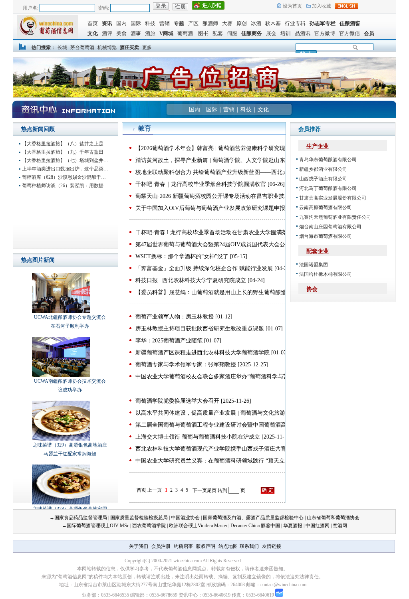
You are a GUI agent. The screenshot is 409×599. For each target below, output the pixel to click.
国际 (136, 23)
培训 (285, 33)
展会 (271, 33)
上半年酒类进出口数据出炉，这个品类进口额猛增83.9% (66, 169)
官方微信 (349, 33)
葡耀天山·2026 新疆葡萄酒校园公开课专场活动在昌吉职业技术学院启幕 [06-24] (233, 196)
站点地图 (228, 546)
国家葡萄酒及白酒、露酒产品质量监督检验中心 (253, 517)
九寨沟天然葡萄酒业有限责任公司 (335, 217)
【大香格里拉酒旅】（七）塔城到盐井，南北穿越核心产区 (66, 160)
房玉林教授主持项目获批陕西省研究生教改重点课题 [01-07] (209, 329)
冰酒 (256, 23)
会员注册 (161, 546)
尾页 (211, 490)
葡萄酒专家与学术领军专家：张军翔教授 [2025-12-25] (201, 365)
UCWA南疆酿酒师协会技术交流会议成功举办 (70, 385)
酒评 (107, 33)
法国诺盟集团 (313, 264)
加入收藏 (321, 6)
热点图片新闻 (38, 260)
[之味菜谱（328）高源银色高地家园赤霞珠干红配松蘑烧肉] (55, 484)
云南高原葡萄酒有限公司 (325, 207)
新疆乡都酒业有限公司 (323, 169)
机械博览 (107, 47)
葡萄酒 (185, 33)
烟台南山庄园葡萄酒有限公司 (330, 226)
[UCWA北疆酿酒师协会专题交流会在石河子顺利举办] (55, 293)
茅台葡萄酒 (82, 47)
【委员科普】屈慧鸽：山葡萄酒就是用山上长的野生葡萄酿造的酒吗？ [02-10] (231, 292)
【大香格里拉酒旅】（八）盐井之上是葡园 (66, 143)
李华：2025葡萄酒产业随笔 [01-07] (178, 341)
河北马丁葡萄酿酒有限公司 (328, 188)
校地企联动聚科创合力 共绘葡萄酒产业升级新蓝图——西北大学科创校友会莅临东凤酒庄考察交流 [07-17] (265, 172)
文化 (263, 110)
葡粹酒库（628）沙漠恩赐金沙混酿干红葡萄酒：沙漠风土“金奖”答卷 (66, 177)
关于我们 (138, 546)
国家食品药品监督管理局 (80, 517)
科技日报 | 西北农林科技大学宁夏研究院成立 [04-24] (200, 280)
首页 (92, 23)
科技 (150, 23)
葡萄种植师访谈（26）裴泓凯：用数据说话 (66, 185)
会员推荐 (309, 129)
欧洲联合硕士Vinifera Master (198, 525)
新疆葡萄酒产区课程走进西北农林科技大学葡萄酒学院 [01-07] (211, 353)
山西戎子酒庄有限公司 (323, 179)
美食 (121, 33)
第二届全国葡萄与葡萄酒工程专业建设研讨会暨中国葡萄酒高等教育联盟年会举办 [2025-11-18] (252, 425)
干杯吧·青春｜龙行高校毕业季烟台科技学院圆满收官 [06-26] (210, 184)
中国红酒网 (318, 525)
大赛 (227, 23)
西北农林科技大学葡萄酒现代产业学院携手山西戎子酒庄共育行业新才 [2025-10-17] (238, 449)
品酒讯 (302, 33)
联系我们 (249, 546)
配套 (217, 33)
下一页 (200, 490)
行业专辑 (295, 23)
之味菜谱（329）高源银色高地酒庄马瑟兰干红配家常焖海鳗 (70, 449)
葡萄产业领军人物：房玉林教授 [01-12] (183, 317)
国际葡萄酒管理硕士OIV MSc (98, 525)
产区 (193, 23)
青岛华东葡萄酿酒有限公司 (328, 159)
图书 (202, 33)
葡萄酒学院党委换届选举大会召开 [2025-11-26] (193, 401)
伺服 (232, 33)
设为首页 (292, 6)
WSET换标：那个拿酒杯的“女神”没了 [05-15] (191, 256)
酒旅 (150, 33)
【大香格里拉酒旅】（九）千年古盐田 (62, 152)
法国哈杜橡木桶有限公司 (325, 274)
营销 (164, 23)
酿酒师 (210, 23)
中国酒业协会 (185, 517)
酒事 (136, 33)
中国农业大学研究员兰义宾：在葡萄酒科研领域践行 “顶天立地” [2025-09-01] (230, 461)
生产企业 (317, 146)
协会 (312, 289)
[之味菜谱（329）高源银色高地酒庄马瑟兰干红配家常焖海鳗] (55, 421)
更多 (147, 47)
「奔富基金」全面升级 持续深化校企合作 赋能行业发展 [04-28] (213, 268)
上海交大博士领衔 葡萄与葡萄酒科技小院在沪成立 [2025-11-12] (213, 437)
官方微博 (324, 33)
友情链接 (271, 546)
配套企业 (317, 251)
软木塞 (273, 23)
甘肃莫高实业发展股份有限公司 (332, 198)
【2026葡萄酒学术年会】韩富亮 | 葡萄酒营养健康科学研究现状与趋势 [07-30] (230, 148)
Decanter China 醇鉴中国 (255, 525)
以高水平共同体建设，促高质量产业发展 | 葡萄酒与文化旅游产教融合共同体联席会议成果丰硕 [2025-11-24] (268, 413)
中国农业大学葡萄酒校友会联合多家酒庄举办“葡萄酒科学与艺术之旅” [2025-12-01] (237, 377)
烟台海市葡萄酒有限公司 (325, 236)
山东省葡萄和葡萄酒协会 (333, 517)
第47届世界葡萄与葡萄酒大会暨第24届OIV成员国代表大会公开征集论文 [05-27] (233, 244)
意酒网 (340, 525)
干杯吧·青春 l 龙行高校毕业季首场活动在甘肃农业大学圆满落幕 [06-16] (223, 232)
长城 (62, 47)
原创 (241, 23)
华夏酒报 (292, 525)
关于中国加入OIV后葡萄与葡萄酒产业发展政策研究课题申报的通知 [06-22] (228, 208)
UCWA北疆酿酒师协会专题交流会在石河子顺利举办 (70, 321)
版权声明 (205, 546)
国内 (121, 23)
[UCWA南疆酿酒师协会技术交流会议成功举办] (55, 357)
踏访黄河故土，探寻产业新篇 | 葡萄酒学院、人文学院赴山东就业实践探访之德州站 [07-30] (247, 160)
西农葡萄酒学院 (149, 525)
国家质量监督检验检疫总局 (139, 517)
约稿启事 (183, 546)
